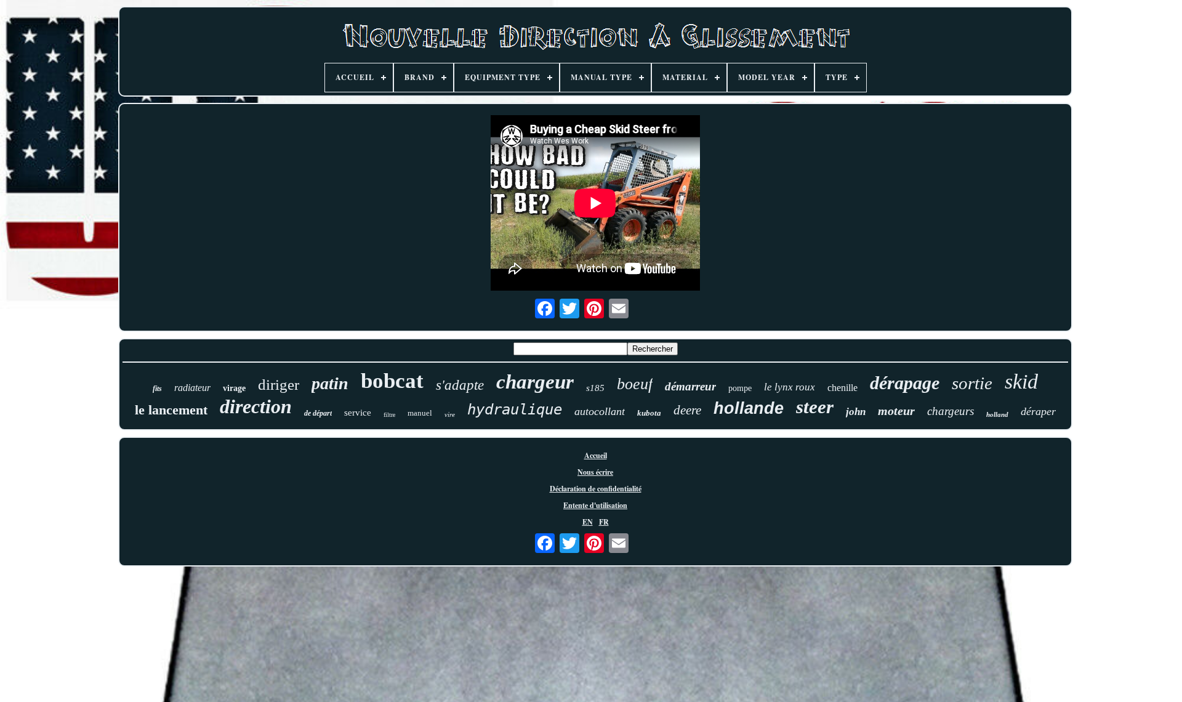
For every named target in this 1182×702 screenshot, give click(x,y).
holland (997, 414)
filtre (389, 414)
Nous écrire (595, 472)
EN (587, 522)
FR (604, 522)
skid (1021, 381)
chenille (842, 387)
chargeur (535, 382)
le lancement (171, 410)
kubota (649, 413)
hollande (749, 408)
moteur (896, 411)
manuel (420, 413)
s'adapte (460, 385)
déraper (1038, 411)
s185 (595, 388)
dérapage (904, 383)
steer (815, 407)
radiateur (192, 387)
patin (330, 383)
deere (687, 410)
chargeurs (950, 411)
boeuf (635, 384)
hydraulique (514, 409)
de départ (318, 413)
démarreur (690, 386)
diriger (278, 384)
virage (234, 388)
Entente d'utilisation (595, 505)
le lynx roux (789, 387)
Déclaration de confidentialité (595, 488)
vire (449, 414)
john (856, 412)
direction (256, 406)
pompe (740, 388)
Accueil (595, 455)
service (357, 413)
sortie (972, 383)
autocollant (599, 411)
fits (157, 388)
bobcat (392, 381)
